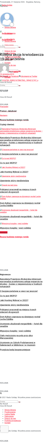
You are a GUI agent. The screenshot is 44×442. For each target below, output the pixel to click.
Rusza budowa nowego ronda (14, 237)
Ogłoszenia (9, 416)
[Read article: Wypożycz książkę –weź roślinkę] (21, 223)
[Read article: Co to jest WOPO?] (21, 158)
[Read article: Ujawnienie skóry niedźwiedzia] (21, 176)
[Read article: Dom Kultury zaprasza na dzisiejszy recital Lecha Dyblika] (21, 197)
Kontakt (7, 423)
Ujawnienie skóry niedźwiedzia (14, 180)
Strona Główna (10, 27)
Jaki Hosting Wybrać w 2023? (14, 172)
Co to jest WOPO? (8, 163)
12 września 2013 (7, 74)
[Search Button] (19, 47)
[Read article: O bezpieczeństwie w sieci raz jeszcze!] (21, 150)
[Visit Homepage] (6, 5)
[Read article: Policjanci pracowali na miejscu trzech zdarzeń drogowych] (21, 185)
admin (15, 72)
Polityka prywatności (13, 421)
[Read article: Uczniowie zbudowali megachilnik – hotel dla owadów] (21, 211)
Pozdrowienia (10, 412)
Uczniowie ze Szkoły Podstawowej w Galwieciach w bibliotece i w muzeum (17, 343)
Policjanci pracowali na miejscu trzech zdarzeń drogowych (18, 190)
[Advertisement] (18, 9)
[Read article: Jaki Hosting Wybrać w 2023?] (21, 167)
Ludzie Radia (10, 414)
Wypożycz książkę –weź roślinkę (15, 228)
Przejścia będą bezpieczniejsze (15, 349)
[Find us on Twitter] (1, 393)
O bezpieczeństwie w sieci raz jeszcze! (19, 154)
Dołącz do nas (10, 418)
